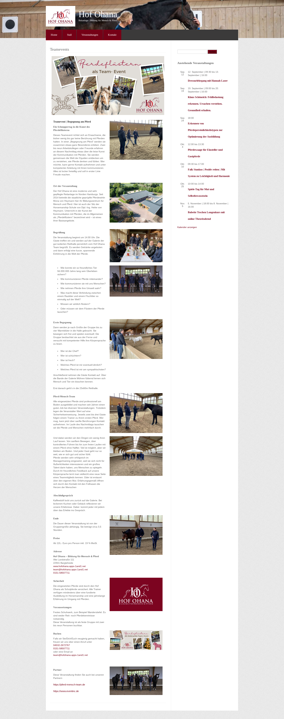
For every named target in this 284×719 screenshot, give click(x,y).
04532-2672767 (61, 645)
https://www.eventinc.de (66, 691)
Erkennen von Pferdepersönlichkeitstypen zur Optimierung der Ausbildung (205, 130)
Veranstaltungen (90, 34)
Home (54, 34)
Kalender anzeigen (187, 227)
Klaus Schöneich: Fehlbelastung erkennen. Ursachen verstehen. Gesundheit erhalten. (205, 104)
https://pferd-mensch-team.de (69, 684)
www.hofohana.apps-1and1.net (69, 566)
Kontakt (112, 34)
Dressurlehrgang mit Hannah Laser (208, 80)
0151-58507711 (61, 572)
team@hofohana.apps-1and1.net (70, 569)
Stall (69, 34)
